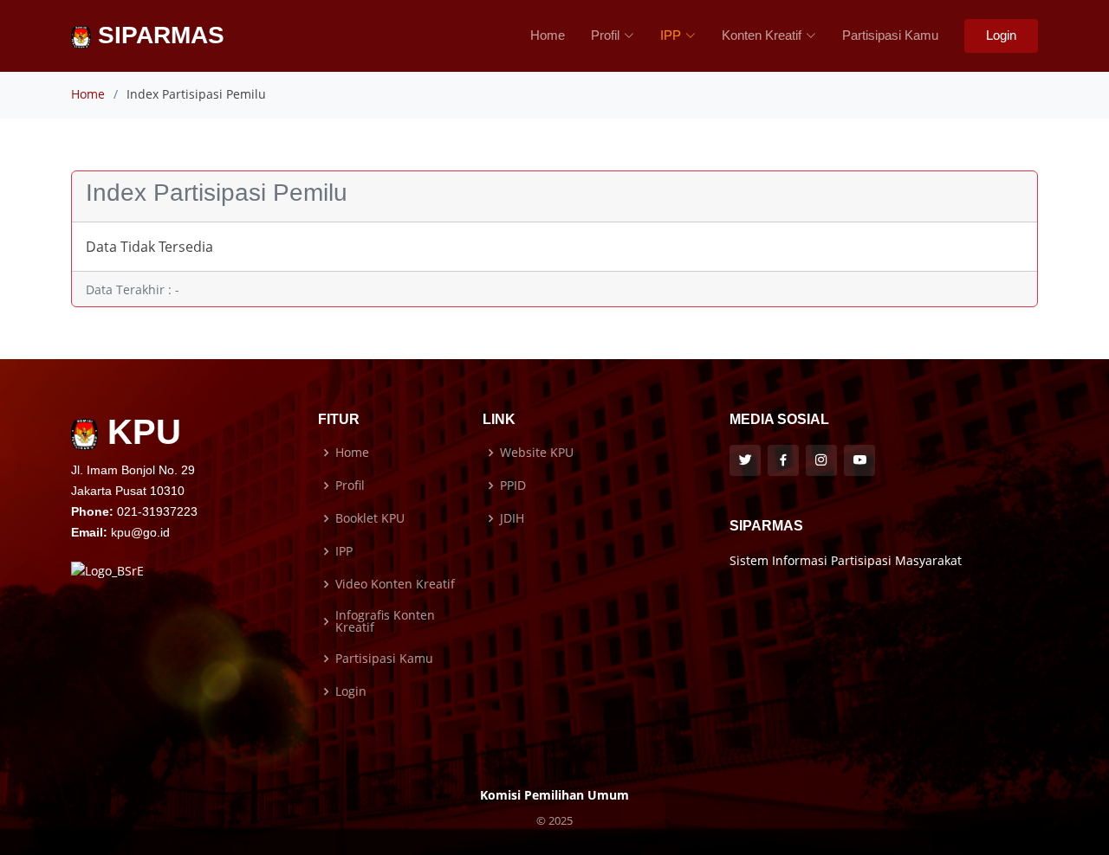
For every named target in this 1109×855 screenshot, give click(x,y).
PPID (513, 485)
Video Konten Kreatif (395, 584)
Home (547, 35)
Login (1001, 35)
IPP (344, 551)
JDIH (512, 518)
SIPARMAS (157, 35)
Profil (350, 485)
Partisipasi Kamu (890, 35)
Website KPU (537, 453)
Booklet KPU (370, 518)
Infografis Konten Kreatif (385, 621)
